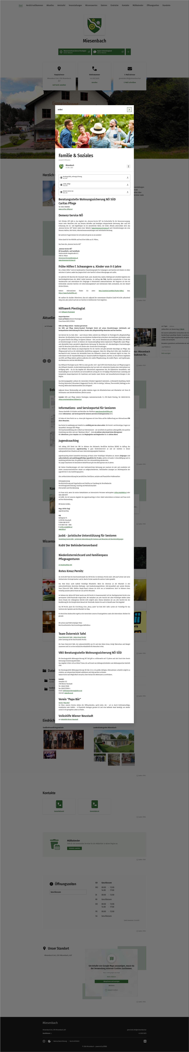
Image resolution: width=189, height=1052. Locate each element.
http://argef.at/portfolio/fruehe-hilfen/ (111, 291)
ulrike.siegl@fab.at (120, 493)
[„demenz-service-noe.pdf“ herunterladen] (127, 192)
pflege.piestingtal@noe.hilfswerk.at (70, 399)
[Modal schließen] (129, 110)
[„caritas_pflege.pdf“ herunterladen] (127, 184)
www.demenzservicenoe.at (100, 228)
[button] (94, 131)
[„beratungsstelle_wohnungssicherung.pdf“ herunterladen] (127, 177)
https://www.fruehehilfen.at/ (68, 293)
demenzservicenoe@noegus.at (68, 258)
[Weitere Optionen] (128, 166)
